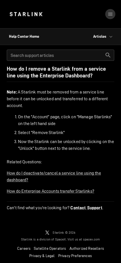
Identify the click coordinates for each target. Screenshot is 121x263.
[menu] (110, 14)
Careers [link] (23, 248)
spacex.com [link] (91, 239)
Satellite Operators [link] (50, 248)
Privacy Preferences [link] (75, 255)
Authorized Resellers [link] (87, 248)
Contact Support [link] (86, 208)
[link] (26, 14)
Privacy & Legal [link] (42, 255)
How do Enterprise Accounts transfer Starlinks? (50, 191)
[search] (108, 55)
